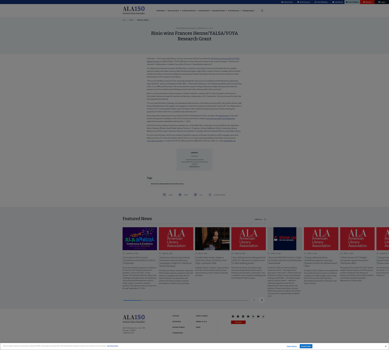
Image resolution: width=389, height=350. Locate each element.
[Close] (386, 346)
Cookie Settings (292, 346)
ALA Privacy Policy (112, 346)
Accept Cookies (306, 346)
